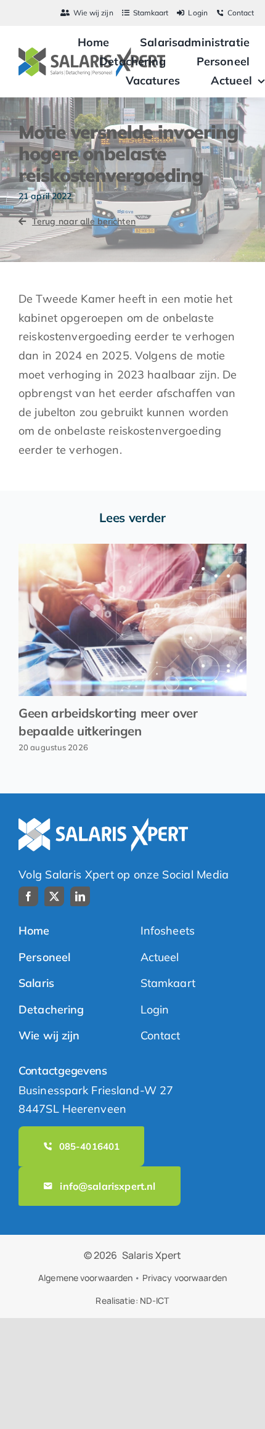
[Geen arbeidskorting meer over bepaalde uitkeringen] (132, 620)
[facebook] (28, 896)
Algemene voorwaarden (85, 1278)
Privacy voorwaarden (184, 1278)
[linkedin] (80, 896)
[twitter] (54, 896)
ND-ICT (154, 1300)
